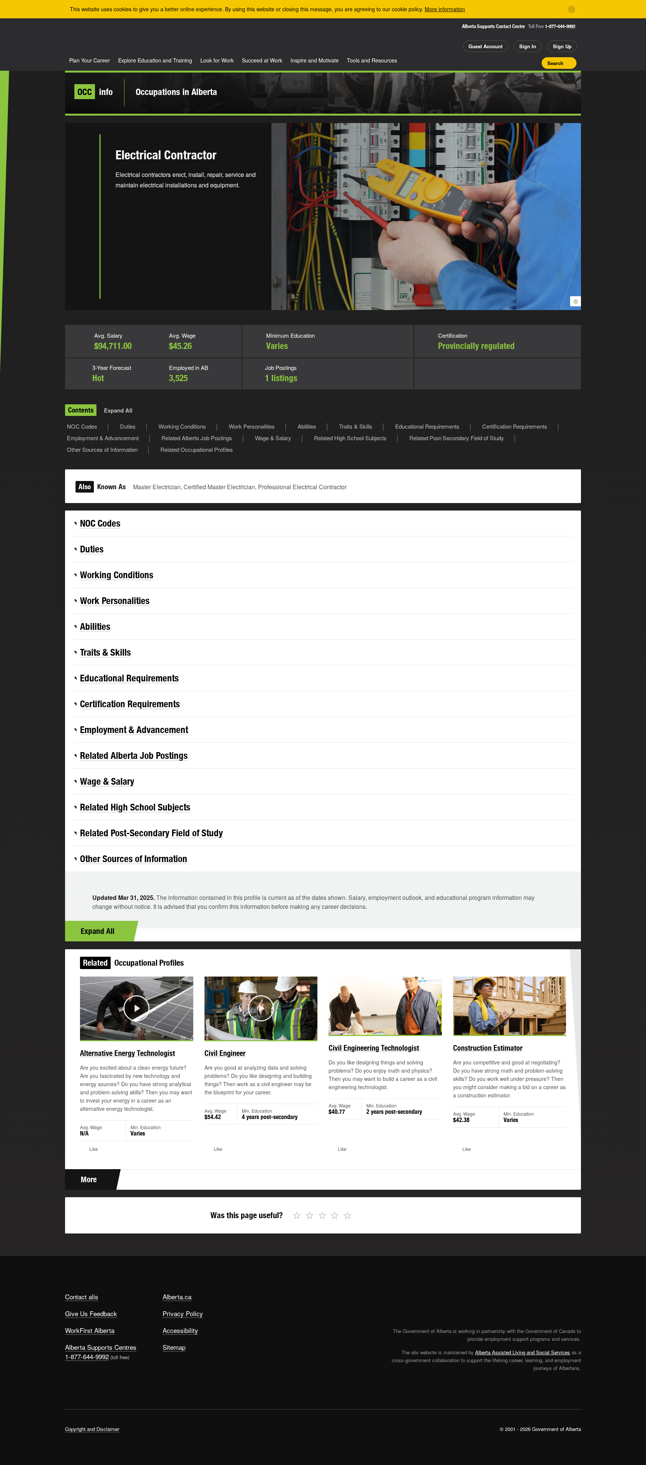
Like (520, 62)
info (95, 91)
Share (494, 63)
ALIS (145, 36)
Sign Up (562, 46)
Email (82, 225)
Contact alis (81, 1296)
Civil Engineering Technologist (374, 1047)
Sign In (527, 46)
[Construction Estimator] (509, 1006)
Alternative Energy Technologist (127, 1053)
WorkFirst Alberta (89, 1330)
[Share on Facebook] (82, 177)
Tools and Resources (372, 60)
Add (507, 63)
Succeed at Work (262, 60)
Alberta (95, 37)
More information (445, 9)
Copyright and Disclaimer (92, 1428)
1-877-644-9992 (560, 26)
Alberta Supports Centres (100, 1347)
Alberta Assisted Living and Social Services (522, 1352)
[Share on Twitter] (82, 152)
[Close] (571, 9)
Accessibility (180, 1330)
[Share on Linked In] (82, 201)
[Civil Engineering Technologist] (385, 1006)
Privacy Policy (183, 1313)
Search (555, 63)
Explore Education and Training (155, 60)
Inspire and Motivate (314, 60)
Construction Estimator (488, 1047)
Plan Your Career (89, 60)
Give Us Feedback (91, 1313)
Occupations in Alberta (176, 91)
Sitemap (174, 1347)
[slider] (126, 1033)
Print (533, 63)
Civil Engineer (225, 1053)
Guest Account (485, 46)
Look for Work (217, 60)
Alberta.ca (177, 1296)
